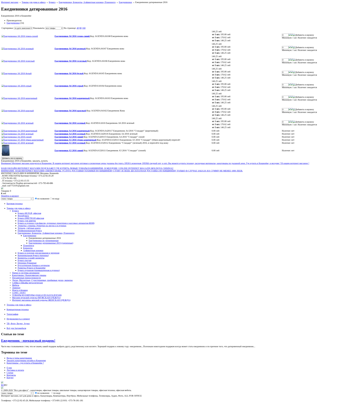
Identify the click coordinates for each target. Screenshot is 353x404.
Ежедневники (125, 2)
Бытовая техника (15, 203)
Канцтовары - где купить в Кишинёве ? (25, 363)
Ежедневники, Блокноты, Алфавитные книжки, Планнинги (87, 2)
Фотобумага (23, 216)
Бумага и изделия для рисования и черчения (38, 253)
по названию (43, 198)
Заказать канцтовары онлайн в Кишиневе (26, 360)
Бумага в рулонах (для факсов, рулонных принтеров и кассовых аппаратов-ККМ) (56, 223)
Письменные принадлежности (26, 278)
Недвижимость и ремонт (18, 319)
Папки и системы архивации (25, 273)
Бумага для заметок (27, 221)
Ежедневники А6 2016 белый (69, 73)
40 (78, 28)
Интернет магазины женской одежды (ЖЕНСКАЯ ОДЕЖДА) (41, 300)
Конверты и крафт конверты (31, 258)
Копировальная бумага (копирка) (33, 255)
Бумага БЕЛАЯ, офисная (29, 213)
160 (83, 28)
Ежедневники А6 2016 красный (70, 110)
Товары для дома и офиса (34, 2)
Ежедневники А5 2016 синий (69, 150)
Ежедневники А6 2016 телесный (71, 61)
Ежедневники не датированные (44, 240)
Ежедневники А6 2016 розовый (70, 48)
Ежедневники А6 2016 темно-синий (72, 36)
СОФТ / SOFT (19, 292)
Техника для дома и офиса (19, 305)
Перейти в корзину (10, 196)
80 (80, 28)
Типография (12, 314)
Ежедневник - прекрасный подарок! (28, 340)
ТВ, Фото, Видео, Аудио (18, 323)
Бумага (52, 2)
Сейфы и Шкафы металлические (27, 283)
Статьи (10, 372)
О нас (9, 367)
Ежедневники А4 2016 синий (69, 137)
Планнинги (28, 245)
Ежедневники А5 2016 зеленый (70, 143)
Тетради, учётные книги (29, 228)
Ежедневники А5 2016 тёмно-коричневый (76, 140)
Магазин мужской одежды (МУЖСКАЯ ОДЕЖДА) (36, 297)
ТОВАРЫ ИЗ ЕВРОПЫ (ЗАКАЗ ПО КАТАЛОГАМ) (37, 295)
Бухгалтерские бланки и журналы (34, 265)
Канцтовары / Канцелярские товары (29, 275)
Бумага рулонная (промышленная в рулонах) (39, 270)
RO (2, 385)
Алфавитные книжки (33, 250)
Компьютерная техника (18, 309)
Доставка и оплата (15, 370)
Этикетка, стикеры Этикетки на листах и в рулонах (42, 225)
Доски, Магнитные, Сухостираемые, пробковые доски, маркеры (42, 280)
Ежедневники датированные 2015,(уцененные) (51, 243)
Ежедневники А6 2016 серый (69, 86)
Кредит (10, 377)
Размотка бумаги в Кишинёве (32, 268)
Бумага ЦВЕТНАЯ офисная (31, 218)
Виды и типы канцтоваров (19, 358)
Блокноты (28, 248)
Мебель (15, 285)
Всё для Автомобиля (16, 328)
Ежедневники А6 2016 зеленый (70, 123)
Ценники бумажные (27, 263)
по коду (55, 198)
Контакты (11, 375)
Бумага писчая (24, 260)
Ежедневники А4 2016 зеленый (70, 134)
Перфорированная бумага (30, 230)
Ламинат (16, 288)
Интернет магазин (9, 2)
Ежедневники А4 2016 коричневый (72, 131)
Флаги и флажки (20, 290)
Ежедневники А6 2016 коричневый (72, 98)
